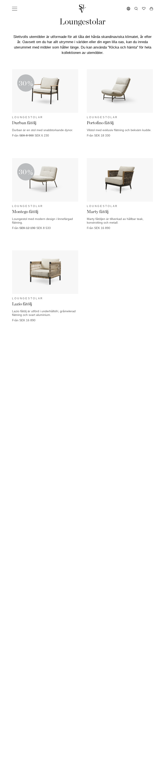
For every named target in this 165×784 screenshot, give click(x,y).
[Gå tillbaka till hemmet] (82, 8)
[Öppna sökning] (136, 8)
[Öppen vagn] (151, 8)
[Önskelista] (143, 8)
